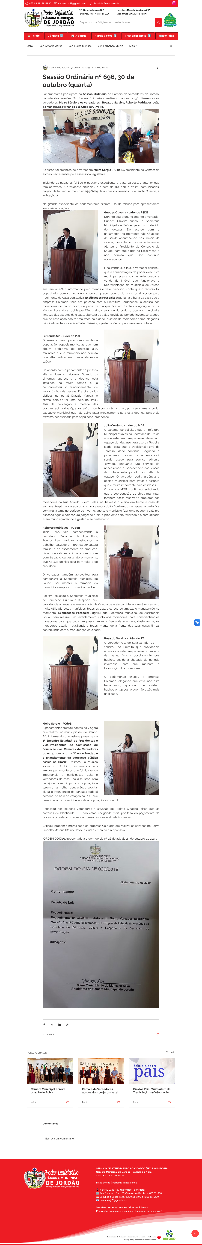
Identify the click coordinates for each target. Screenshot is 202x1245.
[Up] (195, 1233)
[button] (55, 35)
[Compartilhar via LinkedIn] (59, 1024)
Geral (30, 45)
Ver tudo (170, 1052)
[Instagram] (174, 3)
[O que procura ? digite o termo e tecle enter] (158, 22)
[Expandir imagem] (79, 136)
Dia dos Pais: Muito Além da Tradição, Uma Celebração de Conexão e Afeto (151, 1090)
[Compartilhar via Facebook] (44, 1024)
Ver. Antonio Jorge (51, 45)
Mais (132, 45)
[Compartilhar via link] (67, 1024)
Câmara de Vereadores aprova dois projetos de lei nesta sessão (100, 1090)
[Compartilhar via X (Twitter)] (51, 1024)
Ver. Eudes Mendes (80, 45)
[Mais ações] (157, 67)
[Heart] (159, 1238)
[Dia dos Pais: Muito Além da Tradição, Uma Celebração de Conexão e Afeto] (152, 1071)
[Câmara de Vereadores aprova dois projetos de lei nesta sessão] (101, 1071)
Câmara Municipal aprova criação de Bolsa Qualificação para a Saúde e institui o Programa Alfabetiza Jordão (49, 1090)
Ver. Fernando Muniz (110, 45)
